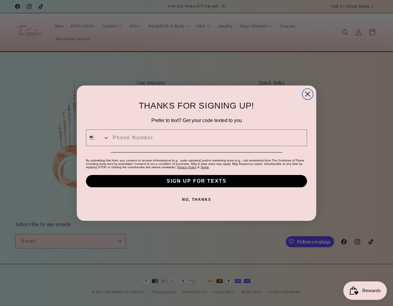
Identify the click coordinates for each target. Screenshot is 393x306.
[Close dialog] (307, 94)
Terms (204, 167)
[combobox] (98, 138)
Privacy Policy (186, 167)
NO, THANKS (196, 199)
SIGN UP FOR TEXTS (197, 181)
